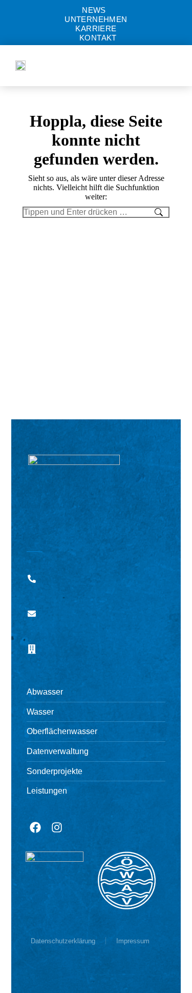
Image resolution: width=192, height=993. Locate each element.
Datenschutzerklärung (63, 941)
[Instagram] (56, 827)
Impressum (133, 941)
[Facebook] (35, 827)
